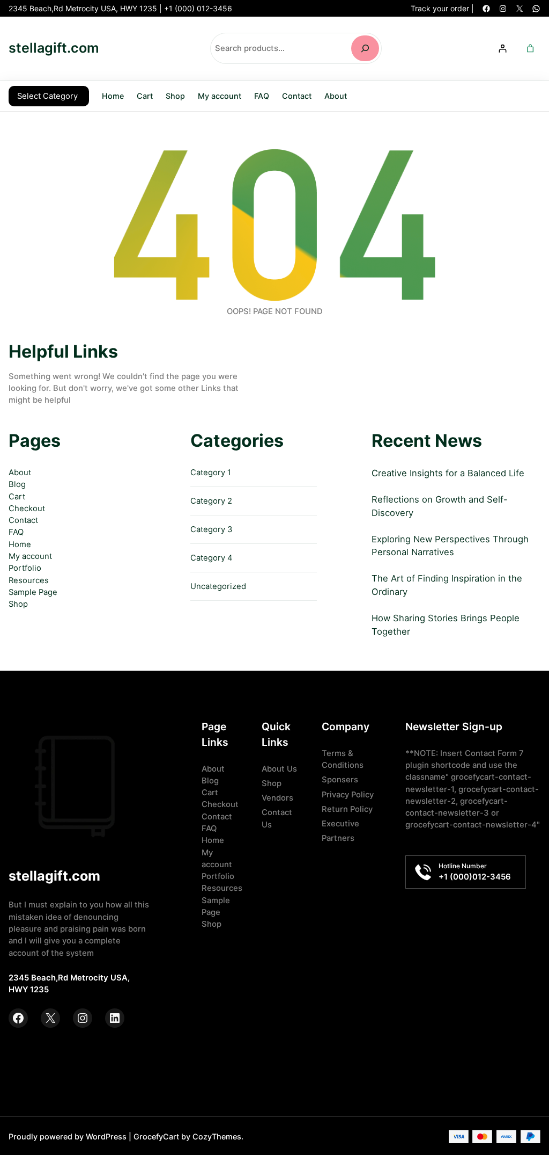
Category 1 (210, 472)
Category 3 (211, 529)
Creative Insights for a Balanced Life (448, 473)
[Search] (365, 48)
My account (30, 556)
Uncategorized (218, 586)
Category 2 (211, 501)
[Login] (503, 48)
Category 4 (211, 558)
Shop (18, 604)
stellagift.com (54, 48)
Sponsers (340, 779)
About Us (279, 769)
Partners (338, 838)
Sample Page (33, 592)
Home (113, 95)
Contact (23, 520)
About (20, 472)
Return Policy (347, 809)
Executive (340, 824)
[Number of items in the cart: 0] (530, 48)
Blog (17, 484)
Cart (17, 497)
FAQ (16, 532)
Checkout (27, 508)
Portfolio (25, 568)
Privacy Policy (348, 795)
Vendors (277, 798)
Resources (29, 580)
